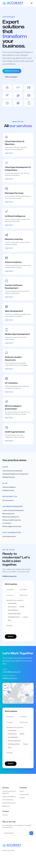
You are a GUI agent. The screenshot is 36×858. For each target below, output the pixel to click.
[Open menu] (32, 3)
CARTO (31, 703)
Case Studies (24, 794)
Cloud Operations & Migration (12, 470)
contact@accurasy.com (11, 672)
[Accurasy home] (11, 845)
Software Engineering (14, 613)
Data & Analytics (7, 500)
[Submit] (31, 833)
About (22, 791)
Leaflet (8, 703)
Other (9, 620)
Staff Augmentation (9, 536)
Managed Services (8, 477)
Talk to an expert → (11, 77)
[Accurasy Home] (12, 3)
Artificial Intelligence (9, 487)
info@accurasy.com (9, 678)
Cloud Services (12, 606)
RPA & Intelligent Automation (11, 526)
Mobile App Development (10, 517)
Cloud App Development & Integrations (15, 474)
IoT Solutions (6, 523)
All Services (6, 806)
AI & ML (22, 606)
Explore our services (12, 71)
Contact (5, 815)
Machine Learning (8, 490)
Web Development (8, 513)
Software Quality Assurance (11, 520)
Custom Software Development (13, 510)
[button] (9, 692)
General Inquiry (12, 603)
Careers (25, 617)
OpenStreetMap (16, 703)
